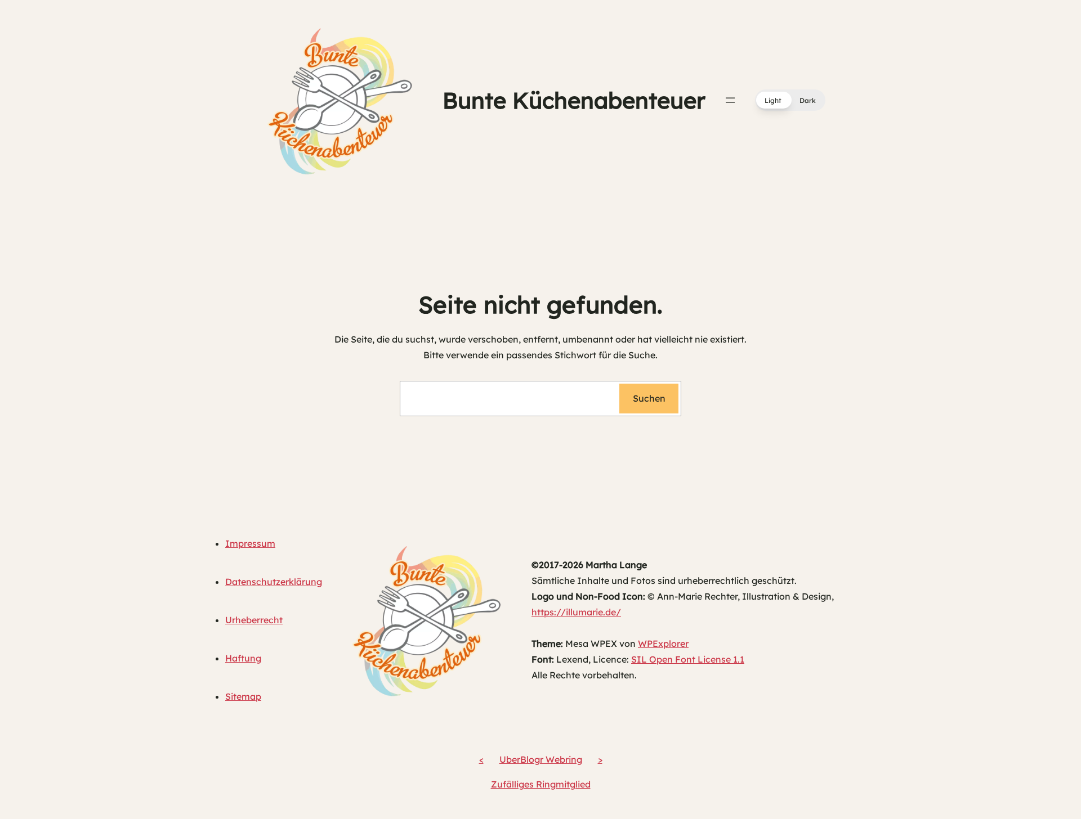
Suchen (649, 398)
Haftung (243, 658)
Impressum (250, 543)
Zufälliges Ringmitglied (541, 784)
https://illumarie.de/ (576, 612)
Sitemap (243, 696)
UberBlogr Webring (540, 759)
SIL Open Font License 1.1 (687, 659)
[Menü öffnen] (730, 100)
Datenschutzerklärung (273, 581)
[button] (790, 100)
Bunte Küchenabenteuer (574, 100)
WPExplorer (663, 643)
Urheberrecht (254, 620)
